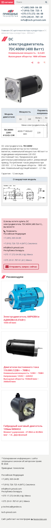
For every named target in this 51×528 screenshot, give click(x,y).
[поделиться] (32, 62)
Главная (5, 30)
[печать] (38, 62)
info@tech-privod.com (33, 20)
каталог (8, 2)
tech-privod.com (8, 512)
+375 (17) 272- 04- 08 (32, 13)
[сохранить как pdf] (44, 62)
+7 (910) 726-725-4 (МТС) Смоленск (20, 243)
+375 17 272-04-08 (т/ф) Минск (18, 254)
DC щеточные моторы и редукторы (26, 30)
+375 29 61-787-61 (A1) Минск (18, 260)
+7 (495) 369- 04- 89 (31, 7)
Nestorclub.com (40, 519)
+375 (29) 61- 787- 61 (32, 16)
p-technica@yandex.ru (11, 506)
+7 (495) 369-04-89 (12, 238)
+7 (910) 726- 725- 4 (31, 10)
